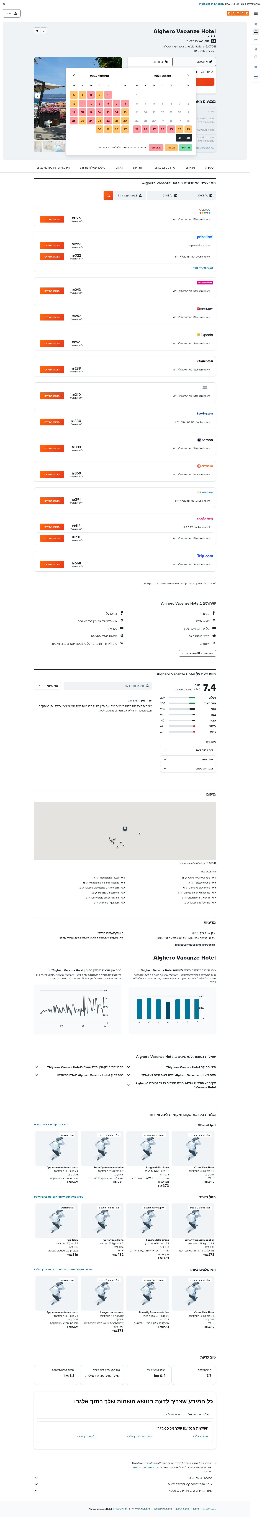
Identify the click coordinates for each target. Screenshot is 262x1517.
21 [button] (145, 120)
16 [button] (188, 120)
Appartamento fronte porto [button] (62, 1167)
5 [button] (162, 103)
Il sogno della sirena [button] (157, 1167)
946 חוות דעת (195, 41)
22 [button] (136, 120)
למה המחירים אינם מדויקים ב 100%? (190, 1490)
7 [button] (145, 103)
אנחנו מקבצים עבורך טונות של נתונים (190, 1484)
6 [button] (154, 103)
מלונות (196, 1509)
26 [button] (162, 129)
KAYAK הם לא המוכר (200, 1478)
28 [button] (145, 129)
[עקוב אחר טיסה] (256, 56)
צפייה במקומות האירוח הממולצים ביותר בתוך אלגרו (63, 1269)
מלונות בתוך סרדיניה (141, 1509)
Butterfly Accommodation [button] (109, 1167)
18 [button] (171, 120)
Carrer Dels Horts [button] (204, 1167)
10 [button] (179, 112)
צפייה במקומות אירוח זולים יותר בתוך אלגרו (58, 1196)
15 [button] (137, 112)
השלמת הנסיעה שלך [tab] (198, 1414)
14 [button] (145, 112)
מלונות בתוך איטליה (163, 1509)
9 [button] (188, 112)
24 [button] (179, 129)
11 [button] (171, 112)
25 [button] (171, 129)
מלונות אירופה (182, 1509)
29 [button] (136, 129)
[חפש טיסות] (256, 24)
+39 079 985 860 (205, 50)
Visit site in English (211, 4)
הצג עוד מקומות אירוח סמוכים (51, 1124)
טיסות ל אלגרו (200, 1436)
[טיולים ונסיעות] (256, 67)
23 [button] (188, 129)
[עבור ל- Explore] (256, 49)
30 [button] (188, 138)
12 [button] (162, 112)
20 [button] (154, 120)
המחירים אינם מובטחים (144, 1467)
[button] (4, 4)
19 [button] (162, 120)
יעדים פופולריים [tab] (172, 1414)
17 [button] (179, 120)
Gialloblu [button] (72, 1239)
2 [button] (188, 103)
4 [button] (171, 103)
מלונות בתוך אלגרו (86, 1436)
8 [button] (137, 103)
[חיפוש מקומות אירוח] (256, 31)
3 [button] (180, 103)
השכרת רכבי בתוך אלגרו (139, 1436)
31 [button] (179, 138)
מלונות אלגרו (121, 1509)
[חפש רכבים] (256, 39)
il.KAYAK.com (209, 1509)
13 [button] (154, 112)
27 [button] (154, 129)
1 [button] (136, 95)
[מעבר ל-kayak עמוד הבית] (238, 13)
